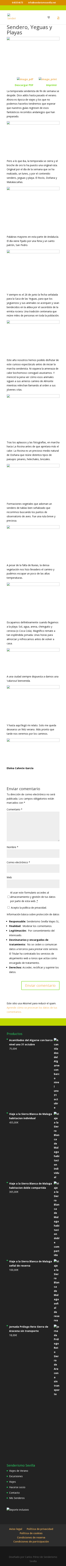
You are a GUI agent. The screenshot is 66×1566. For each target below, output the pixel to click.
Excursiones (16, 1476)
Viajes (12, 1481)
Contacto (14, 1492)
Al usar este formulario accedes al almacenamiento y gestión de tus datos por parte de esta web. (32, 897)
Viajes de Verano (18, 1470)
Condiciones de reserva (31, 1537)
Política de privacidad (40, 1529)
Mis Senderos (17, 1498)
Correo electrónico (18, 862)
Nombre (12, 847)
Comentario (14, 809)
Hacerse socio (17, 1487)
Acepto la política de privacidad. (28, 907)
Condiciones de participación (31, 1541)
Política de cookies (31, 1533)
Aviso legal (15, 1529)
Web (9, 877)
